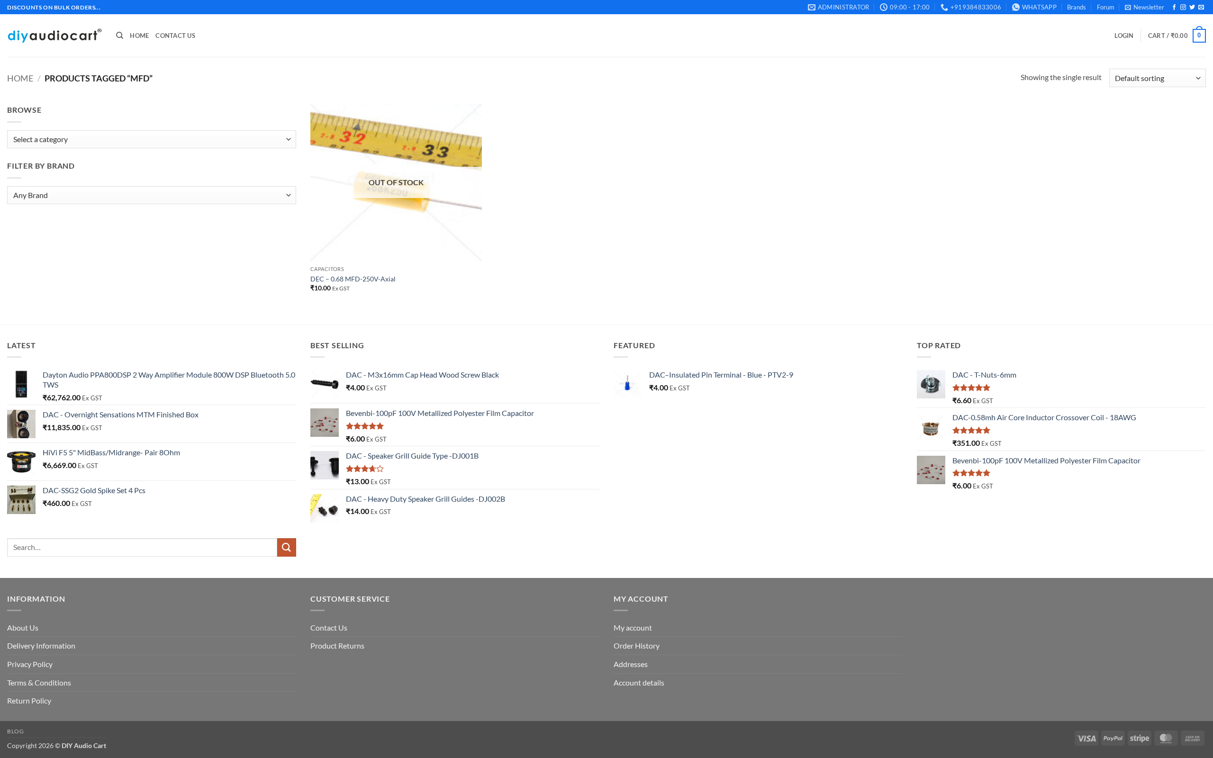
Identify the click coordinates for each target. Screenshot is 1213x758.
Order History (637, 645)
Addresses (631, 663)
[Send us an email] (1201, 7)
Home (139, 35)
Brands (1076, 7)
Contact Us (175, 35)
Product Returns (337, 645)
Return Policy (29, 700)
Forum (1105, 7)
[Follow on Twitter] (1192, 7)
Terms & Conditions (39, 682)
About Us (22, 627)
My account (633, 627)
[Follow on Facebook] (1174, 7)
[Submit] (286, 547)
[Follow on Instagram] (1183, 7)
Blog (15, 731)
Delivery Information (41, 645)
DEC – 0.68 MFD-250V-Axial (353, 279)
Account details (639, 682)
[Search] (119, 36)
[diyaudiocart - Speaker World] (54, 35)
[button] (1144, 7)
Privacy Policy (30, 663)
